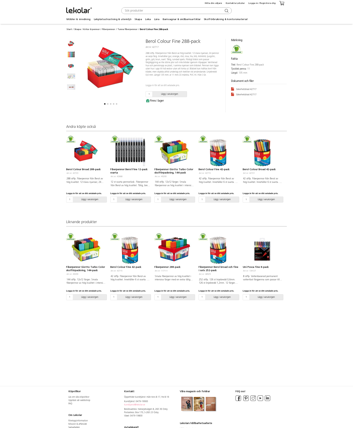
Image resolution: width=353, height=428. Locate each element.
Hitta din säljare (213, 3)
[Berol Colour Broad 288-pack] (86, 152)
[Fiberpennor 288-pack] (174, 249)
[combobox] (176, 11)
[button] (105, 104)
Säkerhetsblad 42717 (246, 89)
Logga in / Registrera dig (262, 3)
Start (69, 29)
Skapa (77, 29)
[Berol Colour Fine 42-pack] (218, 152)
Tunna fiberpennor (127, 29)
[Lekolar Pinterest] (246, 400)
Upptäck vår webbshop (79, 400)
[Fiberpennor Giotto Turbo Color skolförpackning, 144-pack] (174, 152)
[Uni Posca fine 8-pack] (262, 249)
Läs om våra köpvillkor (78, 397)
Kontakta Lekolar (235, 3)
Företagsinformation (78, 421)
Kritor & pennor (91, 29)
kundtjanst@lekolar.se (134, 405)
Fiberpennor (108, 29)
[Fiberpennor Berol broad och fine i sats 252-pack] (218, 249)
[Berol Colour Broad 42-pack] (262, 152)
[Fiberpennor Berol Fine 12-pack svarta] (130, 152)
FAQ (70, 404)
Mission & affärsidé (77, 424)
